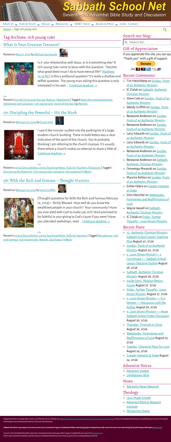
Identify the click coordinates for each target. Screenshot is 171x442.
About (46, 23)
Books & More (105, 23)
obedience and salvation (18, 103)
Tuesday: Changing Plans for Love (148, 346)
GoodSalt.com (97, 433)
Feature (50, 99)
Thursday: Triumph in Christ (144, 324)
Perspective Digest (138, 411)
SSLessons (94, 167)
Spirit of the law (63, 103)
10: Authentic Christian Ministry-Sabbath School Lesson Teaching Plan (147, 237)
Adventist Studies (138, 371)
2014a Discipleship (26, 167)
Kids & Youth (27, 23)
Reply (87, 171)
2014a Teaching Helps (52, 167)
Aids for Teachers (76, 167)
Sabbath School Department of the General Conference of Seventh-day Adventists (86, 419)
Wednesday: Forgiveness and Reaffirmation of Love (148, 199)
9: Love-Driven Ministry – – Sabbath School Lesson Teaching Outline (146, 259)
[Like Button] (5, 96)
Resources (62, 23)
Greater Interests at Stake (143, 355)
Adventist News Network (143, 386)
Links (124, 23)
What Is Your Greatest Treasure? (31, 44)
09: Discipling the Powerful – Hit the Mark (40, 112)
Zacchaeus (55, 239)
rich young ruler (43, 103)
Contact (133, 23)
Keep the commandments (96, 99)
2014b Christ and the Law (30, 99)
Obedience (63, 99)
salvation (58, 171)
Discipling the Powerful (17, 171)
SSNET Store (82, 23)
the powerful (73, 171)
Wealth (43, 239)
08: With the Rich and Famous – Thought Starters (46, 180)
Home (7, 29)
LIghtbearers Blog (138, 375)
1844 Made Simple (139, 398)
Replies (81, 103)
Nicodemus (105, 235)
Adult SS (8, 23)
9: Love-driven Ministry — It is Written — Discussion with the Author (146, 303)
